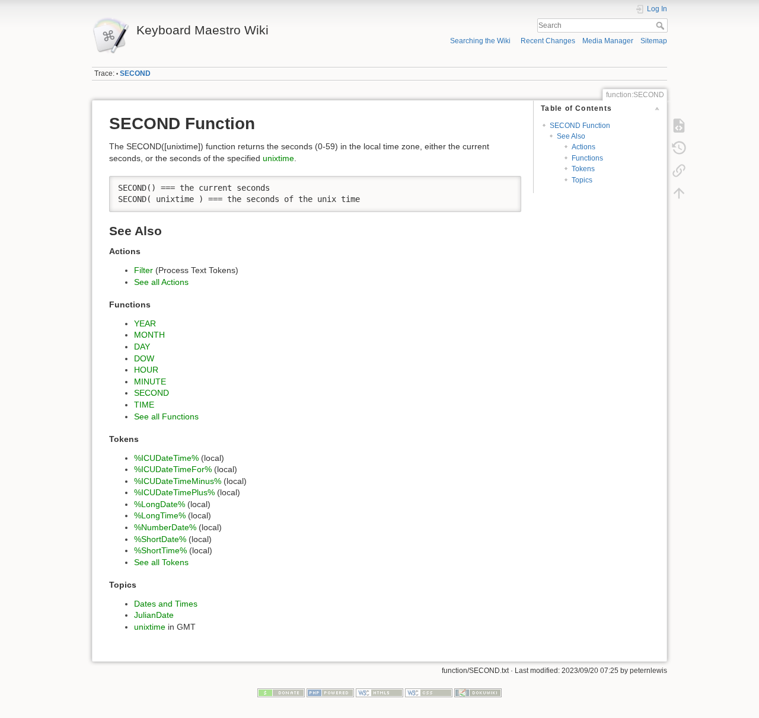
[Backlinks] (679, 170)
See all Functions (166, 416)
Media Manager (607, 41)
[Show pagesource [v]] (679, 125)
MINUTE (150, 381)
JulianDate (154, 615)
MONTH (149, 334)
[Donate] (281, 692)
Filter (143, 270)
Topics (582, 180)
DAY (142, 346)
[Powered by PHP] (330, 692)
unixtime (278, 158)
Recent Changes (548, 41)
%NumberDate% (165, 527)
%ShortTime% (160, 550)
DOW (144, 358)
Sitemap (653, 41)
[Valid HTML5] (379, 692)
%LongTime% (160, 515)
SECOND (135, 73)
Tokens (583, 169)
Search (661, 25)
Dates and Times (165, 603)
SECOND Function (580, 125)
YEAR (145, 323)
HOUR (146, 369)
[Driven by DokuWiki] (478, 692)
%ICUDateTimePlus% (174, 492)
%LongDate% (159, 504)
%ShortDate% (160, 539)
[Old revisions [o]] (679, 148)
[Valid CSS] (428, 692)
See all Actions (161, 282)
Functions (587, 158)
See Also (571, 136)
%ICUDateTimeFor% (173, 469)
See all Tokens (161, 562)
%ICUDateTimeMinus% (177, 481)
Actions (583, 147)
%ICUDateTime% (166, 458)
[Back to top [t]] (679, 193)
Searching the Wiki (480, 41)
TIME (144, 404)
